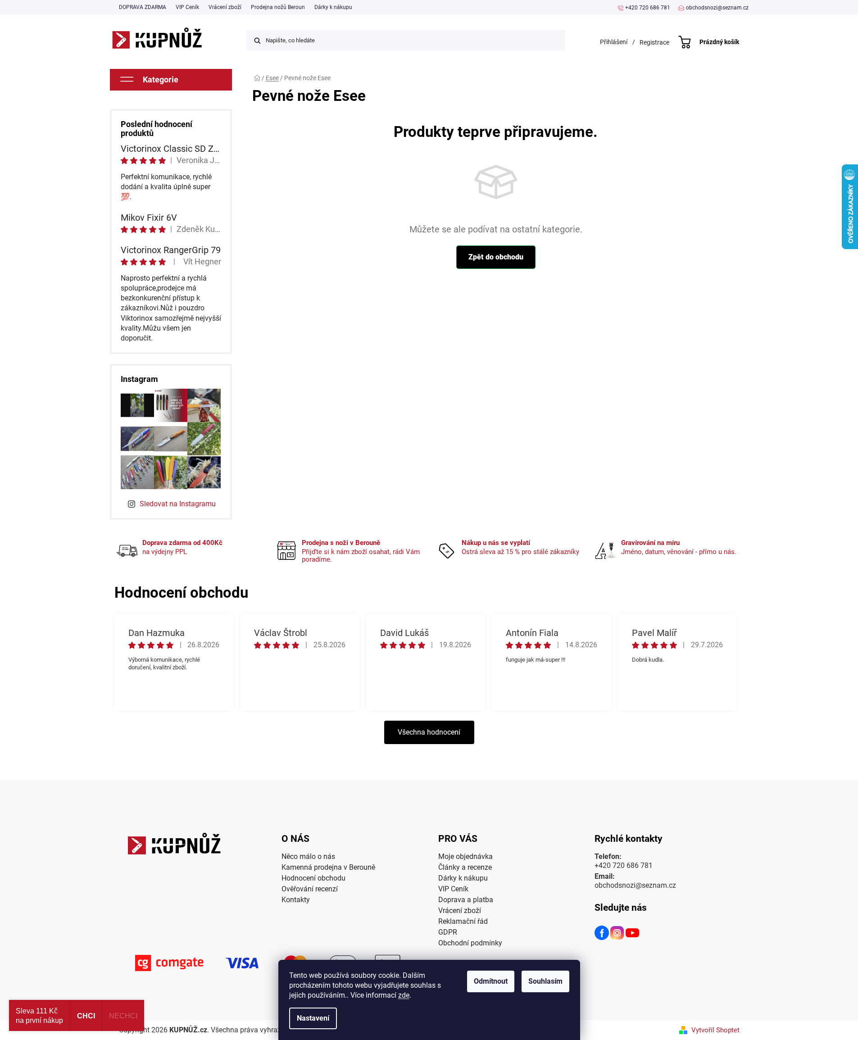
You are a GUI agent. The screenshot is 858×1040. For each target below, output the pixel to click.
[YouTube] (632, 934)
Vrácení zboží (225, 7)
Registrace (654, 42)
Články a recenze (465, 867)
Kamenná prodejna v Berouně (328, 867)
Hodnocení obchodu (313, 878)
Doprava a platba (465, 899)
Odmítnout (491, 981)
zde (403, 995)
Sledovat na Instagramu (178, 504)
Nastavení (313, 1018)
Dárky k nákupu (333, 7)
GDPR (447, 932)
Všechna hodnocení (429, 732)
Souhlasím (545, 981)
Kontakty (295, 899)
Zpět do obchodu (495, 257)
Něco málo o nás (308, 856)
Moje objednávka (465, 856)
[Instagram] (617, 934)
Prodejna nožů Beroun (278, 7)
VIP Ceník (187, 7)
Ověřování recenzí (309, 889)
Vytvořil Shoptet (715, 1030)
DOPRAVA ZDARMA (142, 7)
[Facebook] (602, 934)
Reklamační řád (463, 921)
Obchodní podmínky (470, 943)
